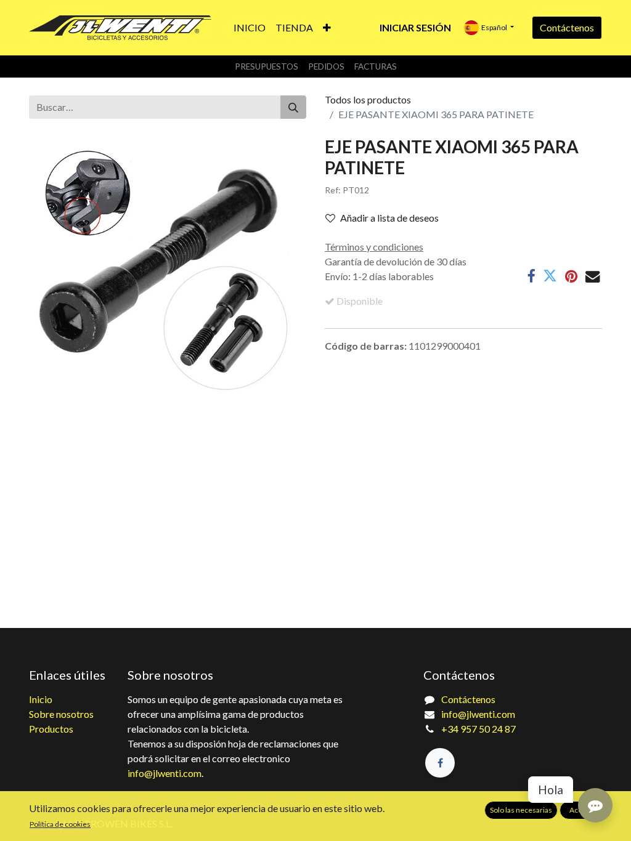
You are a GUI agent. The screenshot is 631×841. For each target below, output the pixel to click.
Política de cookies (60, 824)
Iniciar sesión (415, 27)
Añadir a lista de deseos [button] (389, 217)
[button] (327, 27)
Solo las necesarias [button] (521, 810)
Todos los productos (368, 99)
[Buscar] (293, 107)
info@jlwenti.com (165, 773)
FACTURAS (375, 66)
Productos (51, 728)
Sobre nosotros (61, 714)
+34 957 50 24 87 (478, 728)
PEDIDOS (326, 66)
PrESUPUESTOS (266, 66)
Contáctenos (567, 27)
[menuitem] (250, 27)
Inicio (40, 699)
